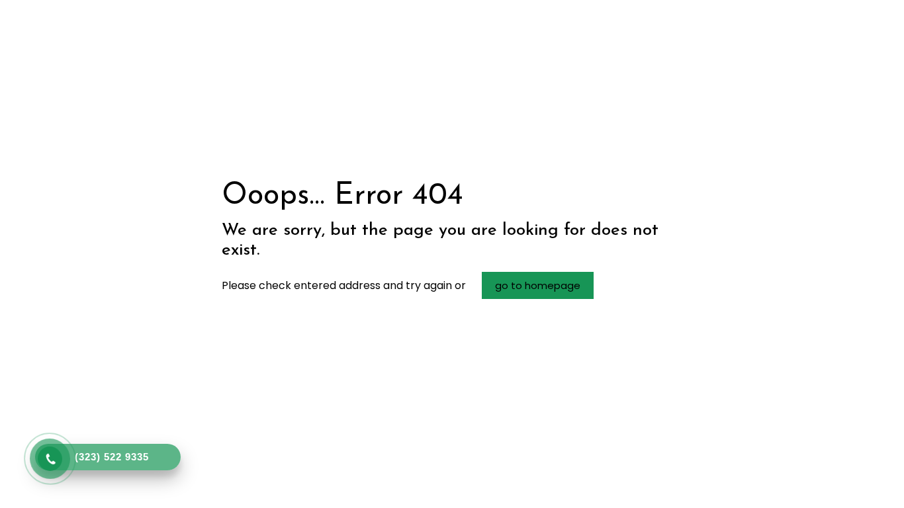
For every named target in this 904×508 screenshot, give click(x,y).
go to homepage (537, 285)
